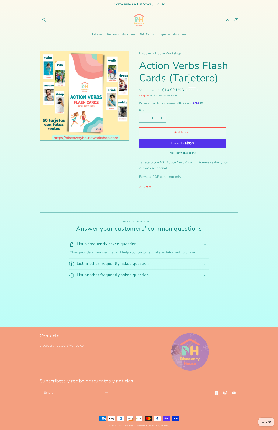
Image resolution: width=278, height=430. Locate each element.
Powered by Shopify (158, 425)
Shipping (144, 95)
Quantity (144, 110)
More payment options (183, 152)
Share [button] (147, 187)
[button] (44, 20)
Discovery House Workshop (132, 425)
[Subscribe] (106, 392)
